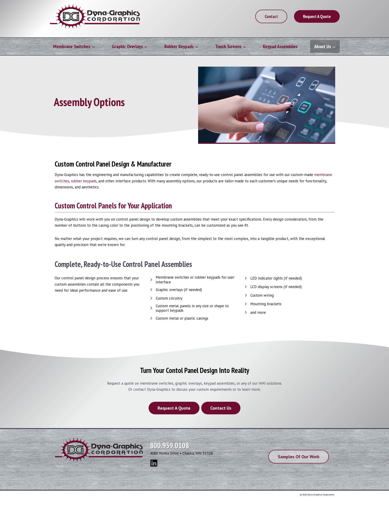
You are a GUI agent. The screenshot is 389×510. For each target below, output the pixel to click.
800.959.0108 (169, 445)
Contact (271, 16)
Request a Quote (317, 16)
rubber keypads (84, 180)
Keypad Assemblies (280, 46)
